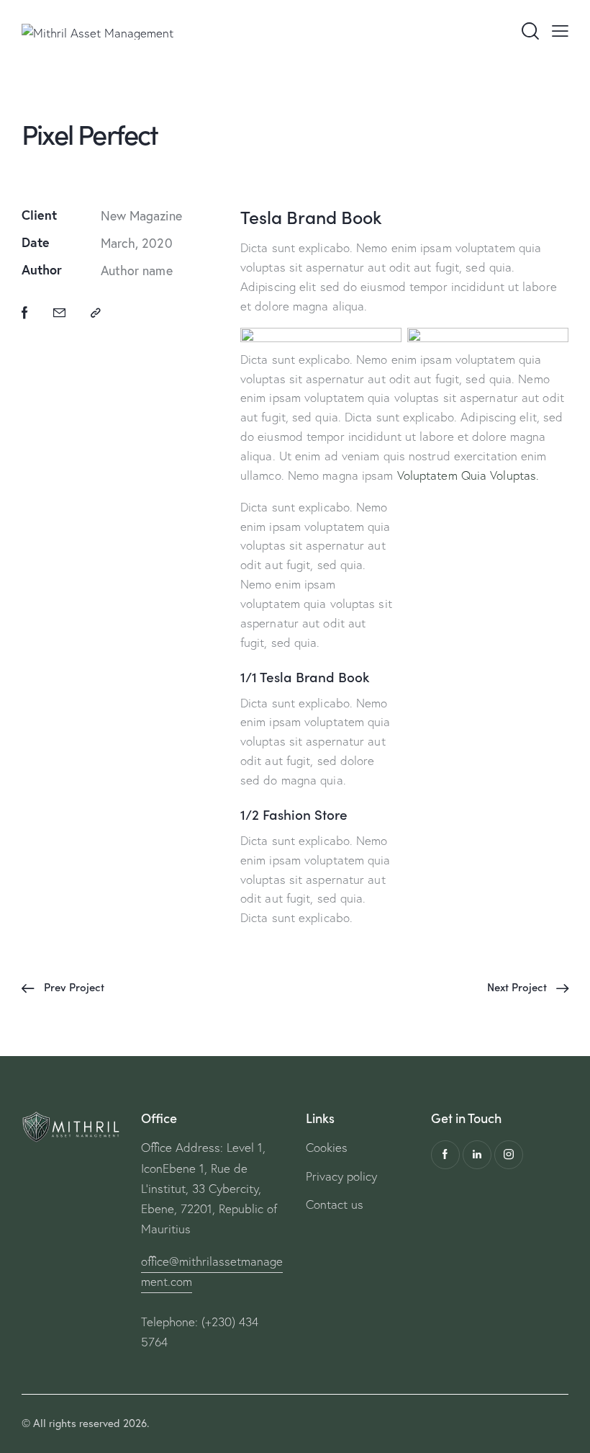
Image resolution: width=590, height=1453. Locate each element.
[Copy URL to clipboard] (96, 313)
